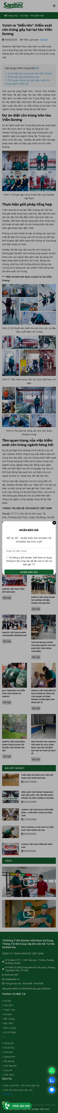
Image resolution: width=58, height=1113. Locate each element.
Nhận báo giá (29, 572)
